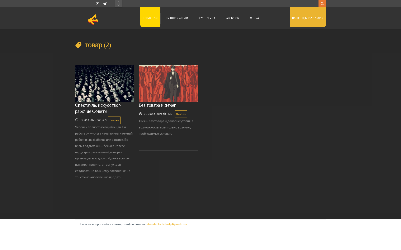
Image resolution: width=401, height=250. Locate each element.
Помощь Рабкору (308, 17)
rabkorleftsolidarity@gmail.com (166, 224)
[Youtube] (97, 3)
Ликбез (114, 120)
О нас (255, 18)
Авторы (233, 18)
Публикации (177, 18)
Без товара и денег (157, 105)
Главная (150, 17)
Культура (207, 18)
